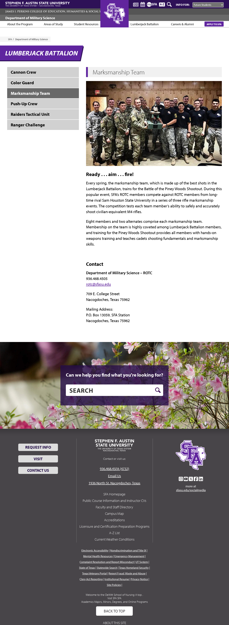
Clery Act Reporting (91, 579)
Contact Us (38, 470)
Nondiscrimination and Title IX (128, 550)
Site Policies (114, 585)
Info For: (182, 4)
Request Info (38, 447)
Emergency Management (129, 556)
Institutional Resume (116, 579)
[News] (135, 4)
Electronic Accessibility (94, 550)
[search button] (158, 390)
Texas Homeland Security (134, 567)
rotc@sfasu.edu (98, 284)
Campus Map (114, 513)
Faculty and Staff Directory (114, 507)
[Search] (169, 4)
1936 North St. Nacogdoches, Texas (114, 483)
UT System (142, 562)
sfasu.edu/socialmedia (191, 490)
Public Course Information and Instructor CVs (114, 500)
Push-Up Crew (24, 103)
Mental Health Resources (98, 556)
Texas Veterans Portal (94, 573)
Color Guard (22, 82)
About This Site (114, 623)
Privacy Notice (139, 579)
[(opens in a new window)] (181, 479)
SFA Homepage (114, 494)
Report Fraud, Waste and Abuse (127, 573)
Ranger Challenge (28, 124)
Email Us (114, 476)
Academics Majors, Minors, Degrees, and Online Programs (114, 601)
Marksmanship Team (30, 93)
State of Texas (87, 567)
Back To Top (114, 611)
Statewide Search (107, 567)
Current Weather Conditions (114, 539)
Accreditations (114, 520)
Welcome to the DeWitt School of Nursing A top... (114, 595)
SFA (10, 39)
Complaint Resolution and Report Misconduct (107, 562)
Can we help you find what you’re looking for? (114, 375)
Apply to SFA (214, 24)
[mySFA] (152, 4)
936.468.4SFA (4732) (114, 468)
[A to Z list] (162, 4)
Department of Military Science (30, 18)
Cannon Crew (23, 72)
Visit (38, 458)
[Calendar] (142, 4)
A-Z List (114, 533)
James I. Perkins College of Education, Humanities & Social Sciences (59, 11)
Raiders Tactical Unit (30, 114)
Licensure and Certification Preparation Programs (114, 526)
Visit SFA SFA (114, 598)
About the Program (20, 24)
